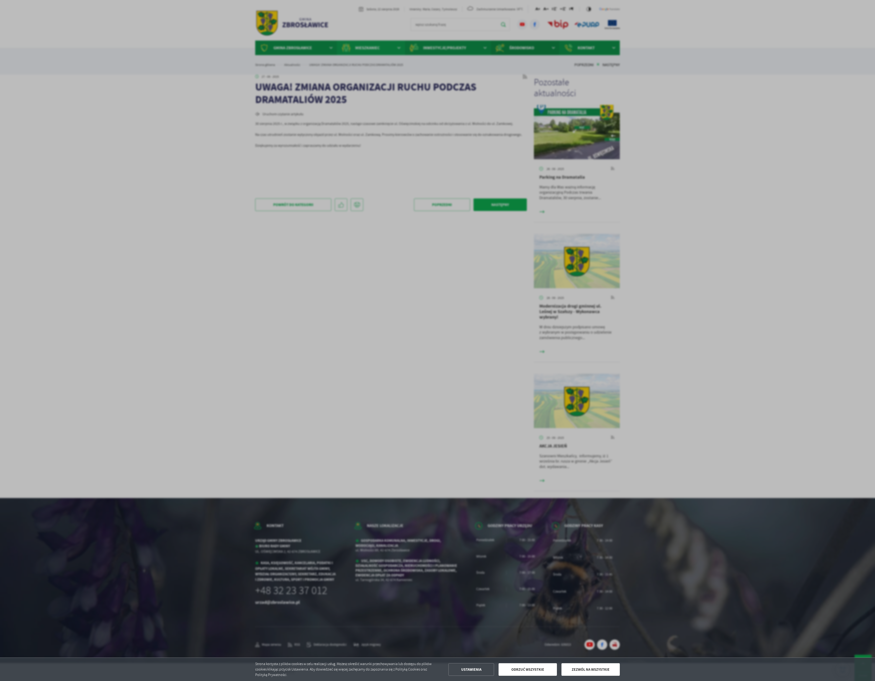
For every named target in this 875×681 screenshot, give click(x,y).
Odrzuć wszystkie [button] (527, 669)
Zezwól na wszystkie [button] (591, 669)
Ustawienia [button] (471, 669)
